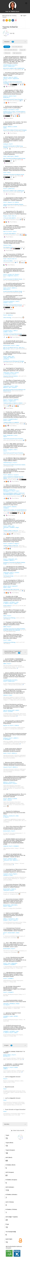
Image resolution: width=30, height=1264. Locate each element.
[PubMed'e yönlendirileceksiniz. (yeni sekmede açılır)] (23, 84)
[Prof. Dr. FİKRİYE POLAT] (12, 6)
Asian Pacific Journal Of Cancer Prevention (13, 438)
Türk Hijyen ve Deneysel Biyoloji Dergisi (12, 305)
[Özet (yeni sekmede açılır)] (8, 84)
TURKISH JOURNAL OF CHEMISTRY (11, 422)
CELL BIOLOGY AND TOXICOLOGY (11, 589)
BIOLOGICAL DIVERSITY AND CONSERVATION (13, 68)
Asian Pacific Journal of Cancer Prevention (13, 99)
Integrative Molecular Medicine (10, 376)
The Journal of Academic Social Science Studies (14, 464)
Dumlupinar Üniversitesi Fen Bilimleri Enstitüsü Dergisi (14, 563)
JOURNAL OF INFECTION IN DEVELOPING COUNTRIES (12, 82)
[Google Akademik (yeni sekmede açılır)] (3, 20)
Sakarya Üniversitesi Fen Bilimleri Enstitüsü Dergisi (13, 205)
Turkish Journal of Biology (9, 618)
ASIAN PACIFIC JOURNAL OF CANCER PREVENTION (14, 510)
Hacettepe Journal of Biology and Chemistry (13, 361)
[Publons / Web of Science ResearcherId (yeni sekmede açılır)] (13, 20)
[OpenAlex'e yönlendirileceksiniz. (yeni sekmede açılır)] (25, 69)
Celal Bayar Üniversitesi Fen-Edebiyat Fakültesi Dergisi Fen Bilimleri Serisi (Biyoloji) (14, 629)
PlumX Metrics (11, 86)
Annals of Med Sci (7, 605)
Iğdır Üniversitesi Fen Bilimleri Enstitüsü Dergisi (14, 158)
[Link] (23, 69)
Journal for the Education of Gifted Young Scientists (13, 146)
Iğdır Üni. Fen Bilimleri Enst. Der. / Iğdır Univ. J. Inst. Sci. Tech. (14, 348)
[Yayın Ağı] (20, 1137)
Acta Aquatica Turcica (8, 247)
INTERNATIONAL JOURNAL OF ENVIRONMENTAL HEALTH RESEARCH (14, 112)
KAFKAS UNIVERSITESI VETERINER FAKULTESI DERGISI (13, 477)
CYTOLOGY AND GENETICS (9, 218)
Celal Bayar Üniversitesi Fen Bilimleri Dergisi (13, 174)
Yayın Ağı (11, 33)
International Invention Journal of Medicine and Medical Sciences (14, 390)
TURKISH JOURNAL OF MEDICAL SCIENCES (12, 403)
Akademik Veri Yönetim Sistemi (9, 16)
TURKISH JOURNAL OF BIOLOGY (10, 530)
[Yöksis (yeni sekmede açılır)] (15, 20)
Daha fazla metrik (18, 1130)
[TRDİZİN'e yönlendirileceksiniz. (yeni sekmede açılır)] (6, 133)
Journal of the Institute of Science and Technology (14, 130)
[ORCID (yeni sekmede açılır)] (9, 20)
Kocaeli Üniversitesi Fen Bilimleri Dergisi (12, 279)
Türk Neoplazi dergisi (8, 576)
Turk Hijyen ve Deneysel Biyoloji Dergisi (12, 334)
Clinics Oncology (7, 317)
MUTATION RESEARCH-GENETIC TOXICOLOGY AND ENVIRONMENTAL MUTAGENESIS (14, 493)
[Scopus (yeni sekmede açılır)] (6, 20)
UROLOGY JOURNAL (8, 261)
